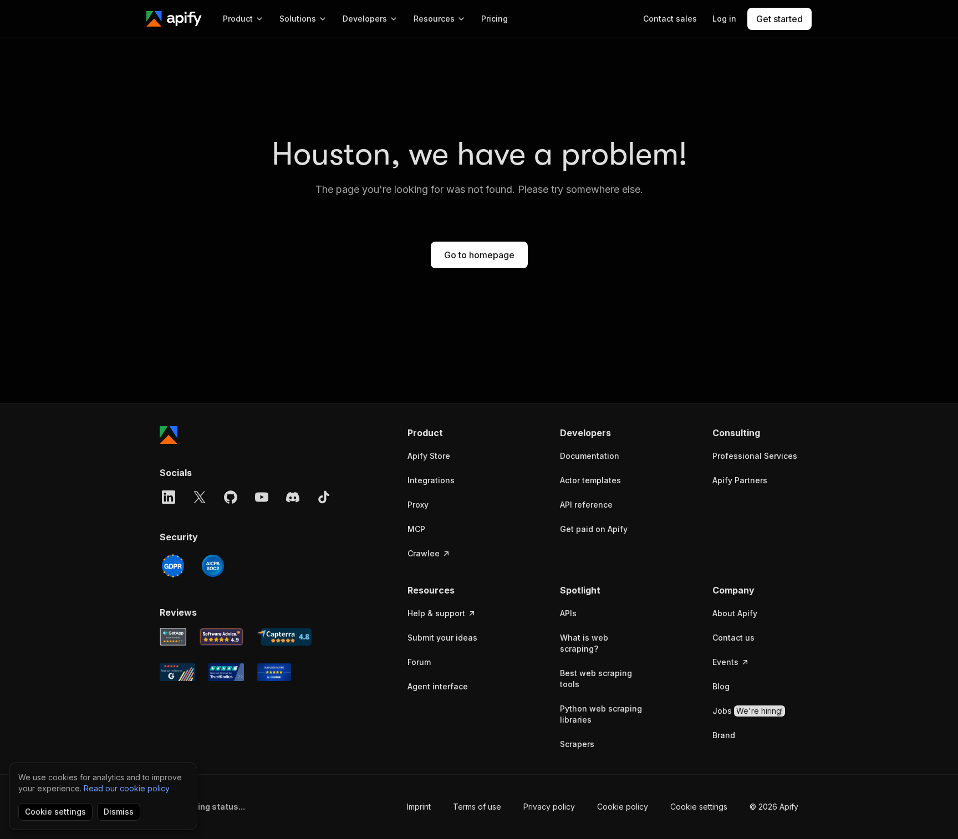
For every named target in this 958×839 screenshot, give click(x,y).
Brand (723, 735)
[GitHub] (231, 497)
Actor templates (590, 480)
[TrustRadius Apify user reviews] (226, 672)
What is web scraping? (584, 643)
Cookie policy (622, 806)
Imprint (419, 806)
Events (725, 662)
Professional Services (754, 456)
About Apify (734, 613)
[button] (450, 432)
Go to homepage (479, 254)
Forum (419, 662)
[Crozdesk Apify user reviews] (274, 672)
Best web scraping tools (596, 678)
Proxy (418, 504)
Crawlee (423, 553)
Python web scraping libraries (601, 714)
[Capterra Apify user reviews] (284, 637)
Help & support (436, 613)
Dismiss (119, 811)
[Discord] (293, 497)
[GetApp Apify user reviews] (173, 637)
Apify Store (428, 456)
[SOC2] (213, 565)
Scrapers (577, 744)
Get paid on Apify (594, 529)
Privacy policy (549, 806)
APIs (568, 613)
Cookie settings (698, 806)
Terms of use (477, 806)
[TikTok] (324, 497)
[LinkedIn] (168, 497)
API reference (586, 504)
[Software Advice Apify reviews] (222, 637)
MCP (416, 529)
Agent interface (437, 686)
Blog (721, 686)
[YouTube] (262, 497)
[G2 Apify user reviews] (177, 672)
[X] (199, 497)
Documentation (589, 456)
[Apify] (174, 19)
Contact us (733, 637)
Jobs (747, 710)
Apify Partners (739, 480)
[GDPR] (173, 565)
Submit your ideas (442, 637)
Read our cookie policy (127, 788)
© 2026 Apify (774, 806)
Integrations (431, 480)
